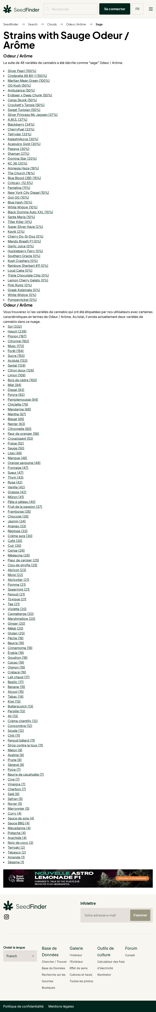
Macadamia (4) (19, 828)
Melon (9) (15, 750)
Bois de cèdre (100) (22, 380)
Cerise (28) (16, 550)
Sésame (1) (16, 862)
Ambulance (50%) (21, 90)
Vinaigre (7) (16, 784)
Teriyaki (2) (16, 847)
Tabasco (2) (17, 852)
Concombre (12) (20, 726)
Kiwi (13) (14, 701)
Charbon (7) (17, 789)
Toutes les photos (81, 981)
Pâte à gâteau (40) (22, 502)
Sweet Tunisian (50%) (24, 110)
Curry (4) (15, 813)
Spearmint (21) (19, 589)
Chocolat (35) (18, 516)
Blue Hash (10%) (20, 202)
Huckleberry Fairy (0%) (25, 251)
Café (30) (15, 541)
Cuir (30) (14, 546)
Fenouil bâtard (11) (21, 740)
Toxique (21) (17, 599)
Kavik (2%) (16, 231)
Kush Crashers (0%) (23, 261)
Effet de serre (79, 968)
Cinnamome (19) (20, 648)
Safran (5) (15, 799)
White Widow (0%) (22, 295)
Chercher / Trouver (54, 961)
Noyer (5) (15, 804)
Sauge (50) (16, 448)
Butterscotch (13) (20, 706)
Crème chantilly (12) (23, 721)
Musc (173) (16, 346)
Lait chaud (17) (19, 677)
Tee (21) (14, 604)
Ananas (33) (17, 526)
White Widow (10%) (23, 207)
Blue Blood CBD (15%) (24, 178)
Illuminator (104, 974)
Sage (99, 24)
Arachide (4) (17, 838)
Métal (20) (15, 628)
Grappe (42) (17, 492)
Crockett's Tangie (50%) (26, 105)
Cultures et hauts (81, 974)
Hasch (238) (17, 331)
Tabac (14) (16, 696)
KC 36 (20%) (17, 163)
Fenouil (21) (16, 594)
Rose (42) (15, 482)
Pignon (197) (17, 336)
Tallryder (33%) (19, 134)
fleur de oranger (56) (23, 434)
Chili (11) (14, 735)
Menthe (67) (17, 414)
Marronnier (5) (18, 808)
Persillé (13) (16, 711)
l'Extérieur (76, 961)
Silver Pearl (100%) (22, 71)
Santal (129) (17, 365)
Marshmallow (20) (21, 619)
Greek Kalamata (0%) (24, 290)
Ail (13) (13, 716)
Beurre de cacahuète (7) (26, 774)
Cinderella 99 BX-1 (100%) (27, 76)
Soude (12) (16, 731)
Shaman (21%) (18, 154)
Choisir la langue (14, 947)
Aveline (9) (16, 755)
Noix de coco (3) (20, 843)
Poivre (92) (16, 395)
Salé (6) (14, 794)
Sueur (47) (16, 472)
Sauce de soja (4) (21, 818)
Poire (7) (14, 770)
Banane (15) (16, 687)
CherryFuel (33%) (21, 129)
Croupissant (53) (20, 438)
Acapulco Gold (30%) (24, 144)
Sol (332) (15, 326)
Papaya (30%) (18, 149)
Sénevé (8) (16, 765)
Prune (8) (15, 760)
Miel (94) (14, 385)
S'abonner (140, 915)
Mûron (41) (16, 497)
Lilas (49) (15, 453)
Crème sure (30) (20, 536)
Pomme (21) (17, 584)
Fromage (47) (18, 468)
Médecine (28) (19, 555)
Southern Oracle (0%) (24, 256)
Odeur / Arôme (76, 24)
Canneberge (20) (21, 614)
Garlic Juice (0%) (21, 246)
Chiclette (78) (18, 404)
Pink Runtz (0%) (20, 285)
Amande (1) (16, 857)
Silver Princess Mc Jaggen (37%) (33, 115)
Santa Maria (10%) (21, 217)
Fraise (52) (16, 443)
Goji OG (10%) (18, 197)
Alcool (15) (16, 692)
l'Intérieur (76, 955)
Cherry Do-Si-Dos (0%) (25, 236)
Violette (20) (17, 609)
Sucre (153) (16, 356)
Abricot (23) (17, 570)
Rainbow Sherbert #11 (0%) (28, 266)
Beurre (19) (16, 643)
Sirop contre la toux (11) (25, 745)
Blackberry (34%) (21, 124)
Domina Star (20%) (22, 158)
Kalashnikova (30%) (23, 139)
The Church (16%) (21, 173)
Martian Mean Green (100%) (29, 81)
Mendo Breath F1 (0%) (24, 241)
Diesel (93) (16, 390)
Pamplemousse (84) (23, 399)
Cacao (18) (16, 662)
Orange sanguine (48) (24, 463)
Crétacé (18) (17, 672)
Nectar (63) (16, 424)
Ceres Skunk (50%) (22, 100)
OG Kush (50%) (19, 85)
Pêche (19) (16, 638)
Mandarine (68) (19, 409)
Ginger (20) (16, 623)
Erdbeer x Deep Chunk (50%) (30, 95)
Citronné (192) (18, 341)
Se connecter (114, 9)
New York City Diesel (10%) (28, 193)
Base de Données (53, 968)
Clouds (52, 24)
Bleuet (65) (16, 419)
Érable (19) (16, 653)
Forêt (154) (16, 351)
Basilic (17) (16, 682)
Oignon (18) (16, 667)
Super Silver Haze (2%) (25, 227)
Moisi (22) (15, 575)
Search (33, 24)
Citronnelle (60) (19, 429)
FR (137, 9)
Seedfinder (10, 24)
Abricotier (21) (18, 580)
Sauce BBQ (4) (19, 823)
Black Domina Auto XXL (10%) (30, 212)
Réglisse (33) (18, 531)
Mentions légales (61, 1006)
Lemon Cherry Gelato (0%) (28, 280)
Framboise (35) (19, 511)
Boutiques (48, 987)
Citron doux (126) (21, 370)
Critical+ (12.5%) (20, 183)
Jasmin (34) (17, 521)
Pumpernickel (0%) (22, 300)
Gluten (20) (16, 633)
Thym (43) (16, 477)
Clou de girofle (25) (22, 565)
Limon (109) (17, 375)
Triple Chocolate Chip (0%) (28, 275)
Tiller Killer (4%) (20, 222)
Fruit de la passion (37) (25, 507)
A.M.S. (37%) (17, 119)
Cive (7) (14, 779)
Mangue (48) (17, 458)
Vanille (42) (16, 487)
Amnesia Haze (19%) (23, 168)
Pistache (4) (17, 833)
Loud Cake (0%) (20, 270)
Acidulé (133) (18, 361)
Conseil (130, 955)
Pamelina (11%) (19, 188)
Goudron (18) (18, 658)
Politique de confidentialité (23, 1006)
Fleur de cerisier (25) (23, 560)
